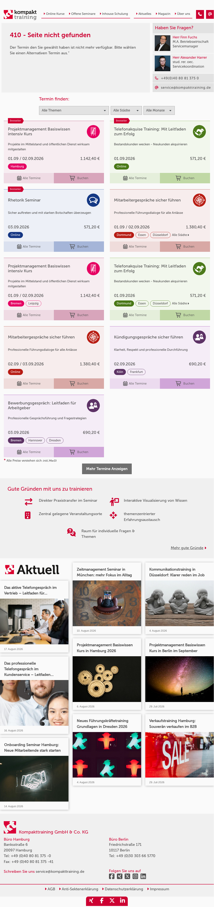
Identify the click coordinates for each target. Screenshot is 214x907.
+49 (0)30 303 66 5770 (135, 856)
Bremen (16, 303)
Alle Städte (179, 235)
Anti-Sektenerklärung (79, 889)
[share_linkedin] (122, 901)
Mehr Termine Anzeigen (107, 468)
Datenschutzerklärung (123, 889)
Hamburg (17, 166)
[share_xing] (91, 901)
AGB (51, 889)
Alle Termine (32, 178)
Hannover (35, 440)
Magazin (164, 14)
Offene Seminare (83, 14)
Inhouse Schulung (115, 14)
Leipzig (33, 303)
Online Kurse (55, 14)
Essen (142, 235)
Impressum (159, 889)
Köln (120, 372)
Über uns (183, 14)
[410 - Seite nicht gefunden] (200, 14)
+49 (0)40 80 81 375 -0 (31, 856)
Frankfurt (136, 372)
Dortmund (124, 235)
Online (121, 166)
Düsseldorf (160, 235)
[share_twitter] (112, 901)
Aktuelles (144, 14)
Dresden (55, 440)
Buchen (82, 178)
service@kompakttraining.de (60, 871)
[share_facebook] (101, 901)
